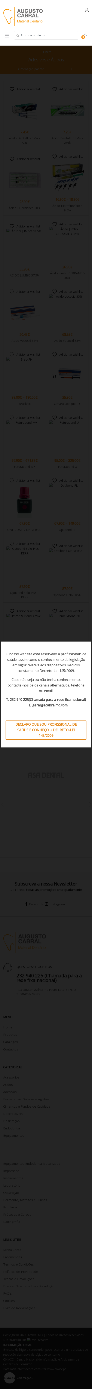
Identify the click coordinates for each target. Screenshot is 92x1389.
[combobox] (46, 35)
